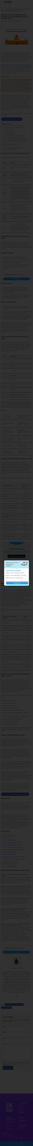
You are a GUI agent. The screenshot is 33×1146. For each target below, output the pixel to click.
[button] (26, 562)
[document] (16, 573)
